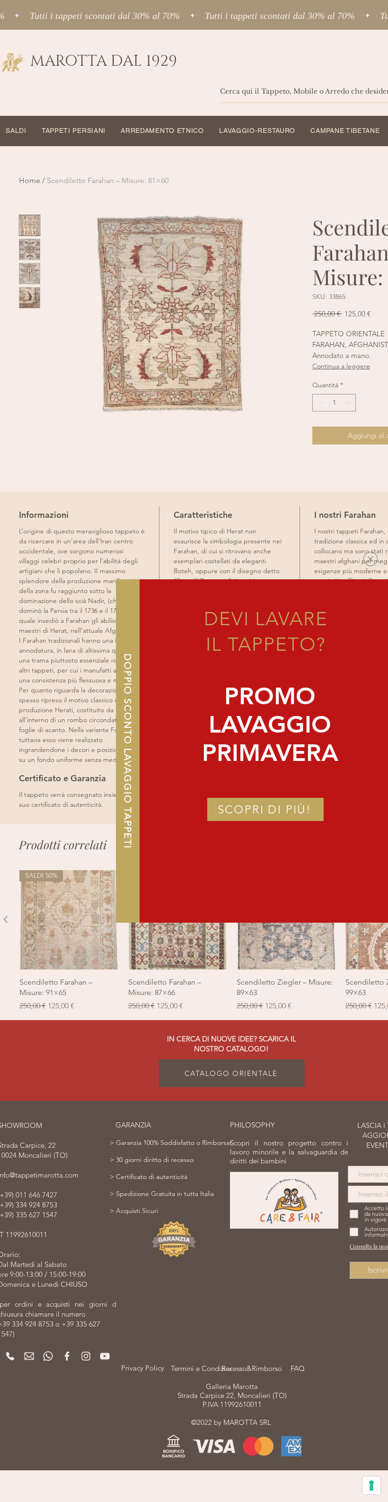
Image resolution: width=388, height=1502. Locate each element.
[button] (370, 559)
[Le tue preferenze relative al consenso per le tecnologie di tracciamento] (371, 1485)
